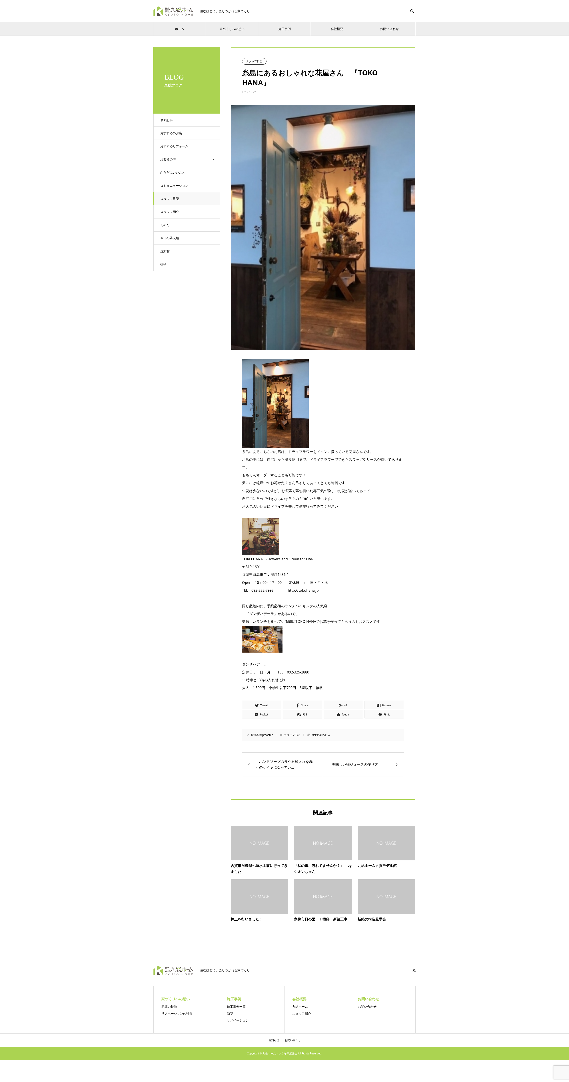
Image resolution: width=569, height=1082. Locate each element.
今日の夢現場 (169, 238)
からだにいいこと (172, 172)
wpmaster (266, 735)
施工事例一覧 (236, 1006)
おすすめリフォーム (174, 146)
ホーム (179, 29)
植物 (163, 264)
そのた (165, 225)
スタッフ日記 (169, 198)
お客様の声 (168, 159)
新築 (230, 1013)
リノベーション (238, 1020)
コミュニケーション (174, 185)
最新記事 (166, 120)
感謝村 (165, 251)
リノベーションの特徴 (176, 1013)
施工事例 (284, 29)
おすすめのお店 (171, 133)
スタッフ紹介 (169, 212)
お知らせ (273, 1040)
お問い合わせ (367, 1006)
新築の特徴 (169, 1006)
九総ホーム (300, 1006)
